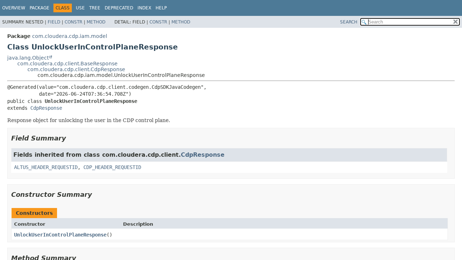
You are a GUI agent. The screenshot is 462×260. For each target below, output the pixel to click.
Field (54, 22)
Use (80, 7)
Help (161, 7)
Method (96, 22)
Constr (73, 22)
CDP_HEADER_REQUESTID (112, 167)
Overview (13, 7)
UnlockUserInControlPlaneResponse (60, 235)
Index (144, 7)
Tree (94, 7)
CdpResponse (46, 108)
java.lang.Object (28, 58)
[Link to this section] (71, 138)
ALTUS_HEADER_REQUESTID (46, 167)
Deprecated (119, 7)
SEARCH (348, 22)
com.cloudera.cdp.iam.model (69, 36)
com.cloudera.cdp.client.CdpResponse (76, 69)
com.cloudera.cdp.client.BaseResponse (67, 63)
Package (39, 7)
